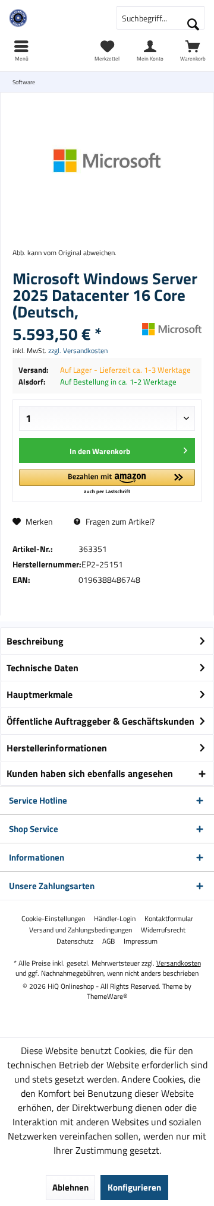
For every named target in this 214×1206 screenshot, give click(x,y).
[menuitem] (192, 50)
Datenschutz (74, 941)
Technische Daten (42, 668)
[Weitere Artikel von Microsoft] (172, 329)
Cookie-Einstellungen (53, 918)
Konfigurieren (134, 1187)
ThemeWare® (107, 996)
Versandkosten (178, 963)
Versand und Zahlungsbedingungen (80, 930)
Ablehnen (70, 1187)
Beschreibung (35, 641)
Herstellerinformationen (57, 748)
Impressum (141, 941)
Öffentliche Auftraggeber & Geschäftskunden (100, 721)
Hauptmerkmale (40, 694)
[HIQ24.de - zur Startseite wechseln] (53, 18)
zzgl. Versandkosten (78, 350)
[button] (107, 482)
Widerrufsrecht (163, 930)
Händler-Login (115, 918)
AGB (108, 941)
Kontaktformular (168, 918)
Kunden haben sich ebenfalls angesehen (90, 773)
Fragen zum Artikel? (119, 521)
